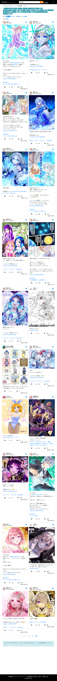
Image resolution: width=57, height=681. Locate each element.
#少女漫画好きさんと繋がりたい (38, 280)
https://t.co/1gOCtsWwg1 (37, 274)
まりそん (8, 396)
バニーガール (50, 10)
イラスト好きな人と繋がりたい (9, 10)
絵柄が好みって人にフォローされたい (39, 12)
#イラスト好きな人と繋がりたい (38, 211)
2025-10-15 (50, 573)
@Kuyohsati (35, 397)
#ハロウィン (43, 441)
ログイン (34, 643)
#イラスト (45, 70)
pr (37, 10)
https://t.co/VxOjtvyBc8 (36, 66)
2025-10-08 (50, 627)
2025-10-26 (24, 442)
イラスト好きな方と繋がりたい (10, 8)
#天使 (31, 622)
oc (45, 10)
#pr (37, 330)
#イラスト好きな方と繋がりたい (11, 84)
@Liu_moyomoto (37, 494)
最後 (36, 636)
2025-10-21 (51, 520)
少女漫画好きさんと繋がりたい (23, 10)
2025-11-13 (24, 274)
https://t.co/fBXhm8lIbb (9, 334)
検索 (42, 2)
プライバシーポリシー (20, 676)
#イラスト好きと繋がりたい (10, 136)
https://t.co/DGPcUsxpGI (10, 491)
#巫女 (31, 140)
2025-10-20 (24, 584)
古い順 (13, 16)
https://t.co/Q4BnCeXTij (36, 205)
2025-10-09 (23, 632)
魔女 (18, 12)
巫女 (41, 8)
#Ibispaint (20, 627)
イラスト (25, 8)
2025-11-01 (51, 386)
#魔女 (49, 441)
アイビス (20, 8)
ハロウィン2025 (6, 12)
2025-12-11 (51, 74)
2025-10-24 (24, 499)
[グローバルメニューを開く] (53, 2)
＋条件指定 (45, 2)
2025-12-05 (23, 140)
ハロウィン (14, 12)
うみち (34, 288)
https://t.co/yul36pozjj (9, 574)
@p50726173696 (10, 347)
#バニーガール (15, 437)
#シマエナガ (33, 381)
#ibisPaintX (33, 330)
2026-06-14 (23, 88)
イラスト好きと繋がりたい (33, 8)
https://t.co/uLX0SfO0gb (38, 137)
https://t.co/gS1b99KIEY (10, 78)
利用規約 (10, 676)
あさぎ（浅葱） (10, 346)
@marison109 (9, 397)
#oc (4, 437)
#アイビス (38, 70)
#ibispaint (6, 82)
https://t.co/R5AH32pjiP (36, 510)
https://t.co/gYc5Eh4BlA (19, 191)
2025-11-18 (51, 216)
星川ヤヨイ (35, 21)
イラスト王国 (6, 13)
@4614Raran (9, 23)
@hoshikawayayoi (15, 62)
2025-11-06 (24, 343)
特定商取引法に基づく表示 (34, 676)
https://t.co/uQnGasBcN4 (10, 265)
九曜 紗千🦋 (36, 396)
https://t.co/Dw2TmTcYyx (10, 130)
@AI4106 (14, 64)
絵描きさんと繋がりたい (26, 12)
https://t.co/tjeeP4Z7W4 (9, 624)
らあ (7, 21)
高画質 (7, 18)
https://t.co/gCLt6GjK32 (36, 377)
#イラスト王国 (34, 516)
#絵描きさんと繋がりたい (42, 443)
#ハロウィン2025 (34, 441)
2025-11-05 (50, 335)
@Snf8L (35, 289)
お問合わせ (45, 676)
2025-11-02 (24, 393)
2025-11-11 (51, 284)
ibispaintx (33, 10)
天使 (11, 13)
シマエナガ (41, 10)
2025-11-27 (24, 198)
